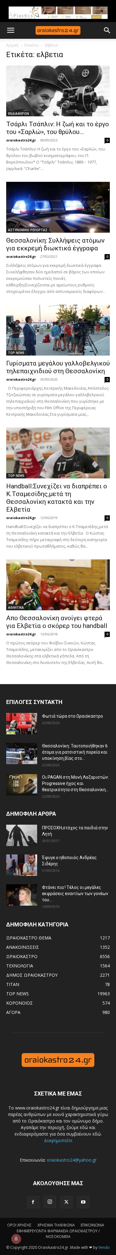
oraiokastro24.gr (21, 140)
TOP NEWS (16, 353)
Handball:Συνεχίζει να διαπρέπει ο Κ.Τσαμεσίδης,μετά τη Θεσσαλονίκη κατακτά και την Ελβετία (56, 497)
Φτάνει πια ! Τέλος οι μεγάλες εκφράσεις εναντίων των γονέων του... (75, 893)
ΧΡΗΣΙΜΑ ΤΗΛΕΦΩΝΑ (56, 1225)
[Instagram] (50, 1202)
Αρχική (12, 45)
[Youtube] (83, 1202)
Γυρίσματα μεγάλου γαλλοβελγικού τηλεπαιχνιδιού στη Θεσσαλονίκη (58, 367)
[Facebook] (33, 1202)
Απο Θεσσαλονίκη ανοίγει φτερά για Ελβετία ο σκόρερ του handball (56, 622)
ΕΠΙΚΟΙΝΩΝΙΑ (92, 1225)
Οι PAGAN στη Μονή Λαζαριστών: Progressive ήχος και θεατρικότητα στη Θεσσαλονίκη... (75, 783)
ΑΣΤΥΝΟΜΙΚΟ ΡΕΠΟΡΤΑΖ (27, 230)
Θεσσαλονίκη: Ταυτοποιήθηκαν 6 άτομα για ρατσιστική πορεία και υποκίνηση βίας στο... (75, 752)
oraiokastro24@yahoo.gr (72, 1160)
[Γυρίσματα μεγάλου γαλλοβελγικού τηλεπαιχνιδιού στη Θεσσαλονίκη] (58, 330)
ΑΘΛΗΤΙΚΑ (16, 607)
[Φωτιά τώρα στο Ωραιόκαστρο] (21, 723)
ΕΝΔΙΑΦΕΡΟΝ (18, 113)
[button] (10, 30)
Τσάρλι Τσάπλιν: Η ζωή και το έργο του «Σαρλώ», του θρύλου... (57, 128)
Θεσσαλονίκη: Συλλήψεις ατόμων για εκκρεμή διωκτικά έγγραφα (55, 244)
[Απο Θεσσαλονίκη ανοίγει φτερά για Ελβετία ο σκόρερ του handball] (58, 584)
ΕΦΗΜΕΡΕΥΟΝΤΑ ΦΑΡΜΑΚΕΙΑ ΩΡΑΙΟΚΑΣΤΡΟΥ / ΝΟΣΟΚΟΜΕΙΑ (58, 1233)
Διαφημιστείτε (58, 1140)
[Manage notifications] (16, 1239)
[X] (66, 1202)
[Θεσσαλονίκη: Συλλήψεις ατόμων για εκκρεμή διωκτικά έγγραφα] (58, 207)
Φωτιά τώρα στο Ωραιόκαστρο (72, 716)
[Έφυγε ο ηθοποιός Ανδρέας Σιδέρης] (21, 865)
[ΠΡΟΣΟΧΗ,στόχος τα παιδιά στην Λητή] (21, 835)
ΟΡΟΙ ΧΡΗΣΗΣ (19, 1225)
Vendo (104, 1247)
